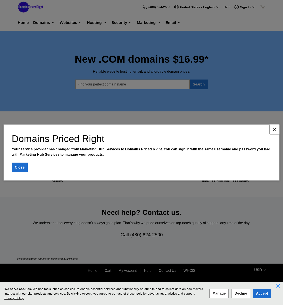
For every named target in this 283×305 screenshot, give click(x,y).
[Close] (274, 129)
